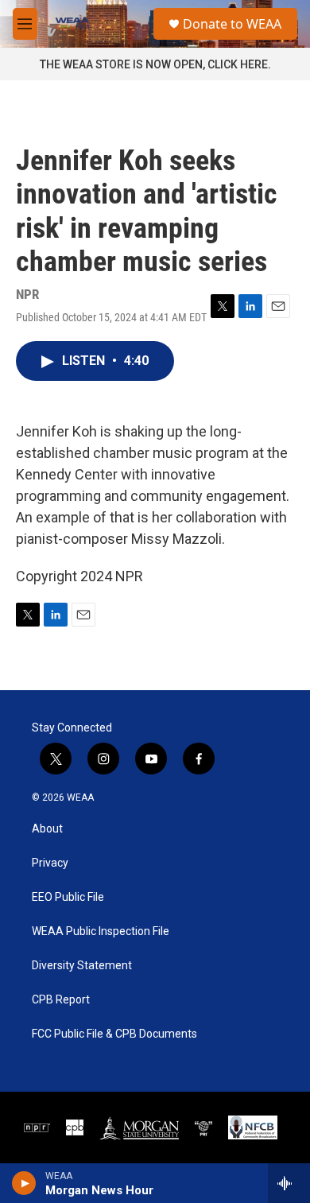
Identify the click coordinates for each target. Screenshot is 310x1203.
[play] (24, 1183)
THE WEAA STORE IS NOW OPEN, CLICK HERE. (155, 64)
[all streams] (289, 1183)
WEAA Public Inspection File (100, 931)
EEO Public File (68, 897)
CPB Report (61, 1000)
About (47, 829)
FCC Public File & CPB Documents (114, 1034)
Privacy (50, 863)
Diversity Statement (82, 966)
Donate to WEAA (232, 24)
